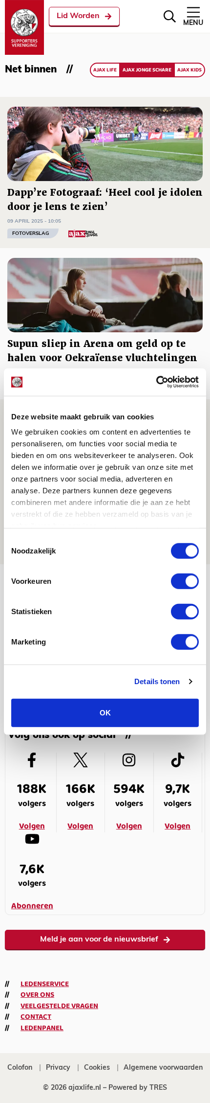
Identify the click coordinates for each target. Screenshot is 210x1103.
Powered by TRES (137, 1088)
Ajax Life (105, 70)
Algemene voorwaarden (163, 1068)
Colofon (19, 1068)
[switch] (185, 581)
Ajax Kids (189, 70)
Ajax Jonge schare (147, 70)
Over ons (37, 995)
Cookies (97, 1068)
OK (105, 712)
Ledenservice (45, 984)
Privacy (58, 1068)
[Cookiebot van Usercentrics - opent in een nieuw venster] (156, 382)
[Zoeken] (170, 16)
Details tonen (157, 681)
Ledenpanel (42, 1028)
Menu (193, 23)
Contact (36, 1017)
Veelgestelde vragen (59, 1006)
